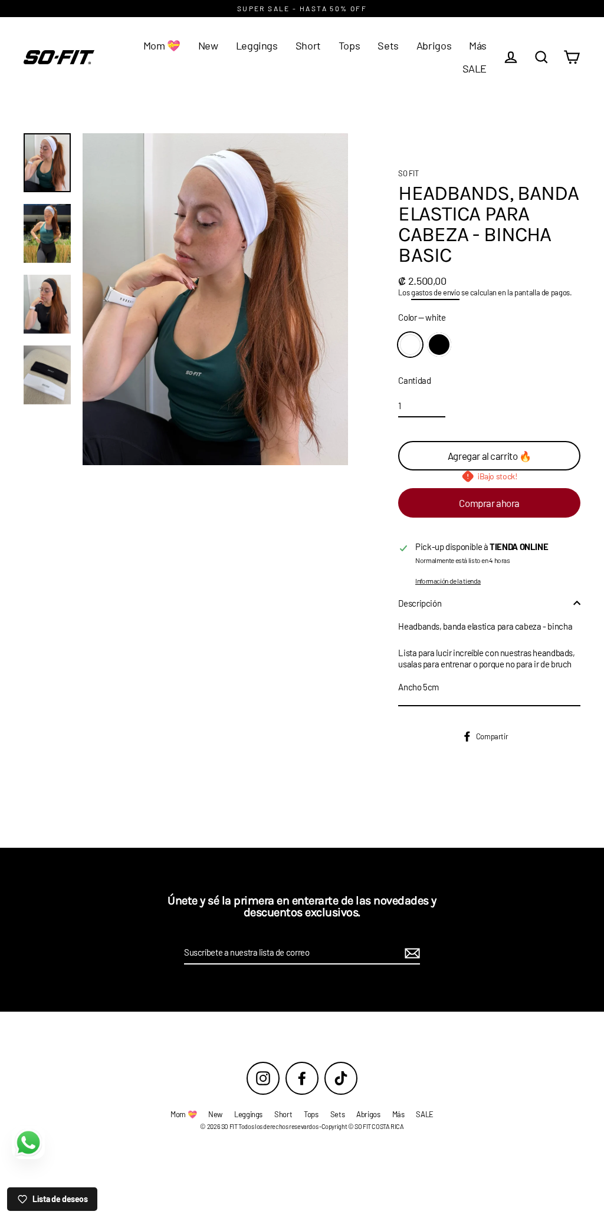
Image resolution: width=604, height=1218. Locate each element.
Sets (388, 45)
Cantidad (414, 380)
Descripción (419, 603)
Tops (349, 45)
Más (478, 45)
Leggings (257, 45)
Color (421, 317)
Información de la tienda (448, 581)
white (410, 345)
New (208, 45)
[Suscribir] (410, 953)
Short (308, 45)
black (439, 345)
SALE (474, 68)
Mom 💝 (161, 45)
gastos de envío (435, 292)
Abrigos (433, 45)
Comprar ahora (489, 503)
